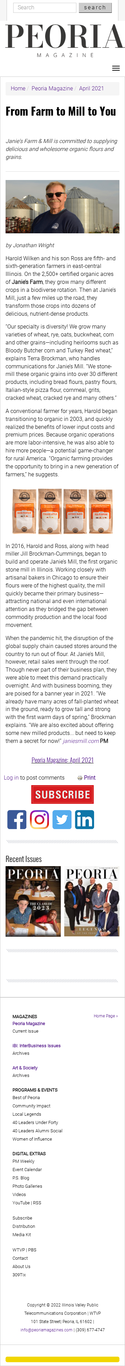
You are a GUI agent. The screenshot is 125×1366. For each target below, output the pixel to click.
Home (18, 88)
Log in (11, 777)
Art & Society (25, 1067)
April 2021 (91, 88)
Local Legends (26, 1114)
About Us (21, 1266)
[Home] (65, 40)
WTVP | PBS (24, 1249)
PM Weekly (23, 1161)
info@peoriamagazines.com (46, 1330)
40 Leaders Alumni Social (37, 1130)
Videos (19, 1194)
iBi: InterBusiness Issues (36, 1045)
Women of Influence (32, 1139)
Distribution (23, 1226)
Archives (21, 1053)
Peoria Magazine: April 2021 (63, 759)
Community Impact (31, 1105)
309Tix (19, 1274)
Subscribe (22, 1218)
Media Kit (21, 1234)
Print (89, 777)
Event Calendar (27, 1169)
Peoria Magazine (52, 88)
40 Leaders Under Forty (35, 1122)
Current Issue (25, 1031)
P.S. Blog (20, 1177)
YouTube (21, 1202)
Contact (20, 1258)
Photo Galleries (27, 1186)
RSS (37, 1202)
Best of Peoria (26, 1097)
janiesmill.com (81, 741)
